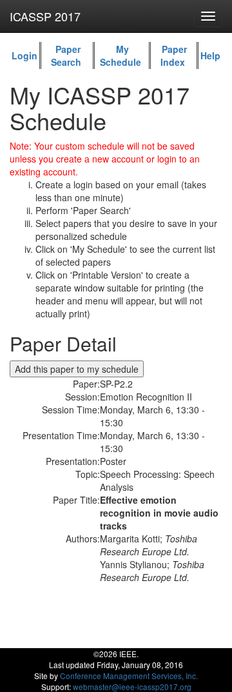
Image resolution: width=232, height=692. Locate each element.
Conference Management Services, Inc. (129, 675)
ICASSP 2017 (45, 16)
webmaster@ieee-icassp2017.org (132, 686)
